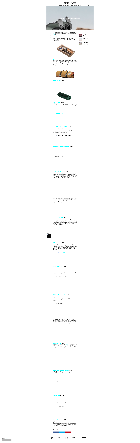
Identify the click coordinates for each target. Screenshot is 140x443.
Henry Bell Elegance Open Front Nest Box (60, 126)
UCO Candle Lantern (57, 242)
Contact (59, 438)
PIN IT (65, 50)
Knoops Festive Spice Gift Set (58, 217)
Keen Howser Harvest (57, 318)
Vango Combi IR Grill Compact (58, 171)
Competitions (73, 437)
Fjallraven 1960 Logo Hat (57, 266)
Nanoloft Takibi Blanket (57, 80)
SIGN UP (84, 437)
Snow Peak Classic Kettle (57, 197)
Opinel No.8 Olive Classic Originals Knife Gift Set (62, 59)
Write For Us (66, 437)
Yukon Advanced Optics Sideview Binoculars (61, 146)
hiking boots (67, 344)
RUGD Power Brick (56, 395)
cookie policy (6, 438)
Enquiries (59, 437)
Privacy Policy (66, 438)
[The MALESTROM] (70, 2)
